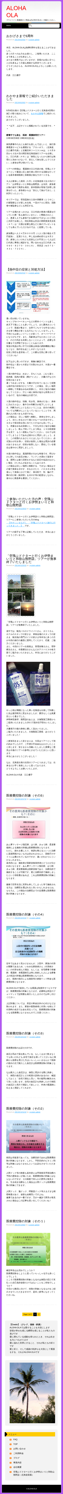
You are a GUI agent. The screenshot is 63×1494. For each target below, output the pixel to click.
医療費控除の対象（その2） (25, 1108)
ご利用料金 (18, 1453)
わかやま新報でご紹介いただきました (30, 97)
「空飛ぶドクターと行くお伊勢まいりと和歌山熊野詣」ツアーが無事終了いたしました (31, 558)
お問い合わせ (19, 1448)
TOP (15, 1444)
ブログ (16, 1458)
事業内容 (17, 1462)
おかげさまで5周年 (20, 36)
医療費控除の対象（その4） (25, 914)
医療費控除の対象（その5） (25, 795)
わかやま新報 (37, 113)
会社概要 (17, 1467)
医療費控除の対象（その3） (25, 1033)
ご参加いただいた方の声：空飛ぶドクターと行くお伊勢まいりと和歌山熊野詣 (30, 502)
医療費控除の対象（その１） (26, 1221)
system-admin (33, 40)
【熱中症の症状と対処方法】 (26, 269)
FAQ (15, 1439)
